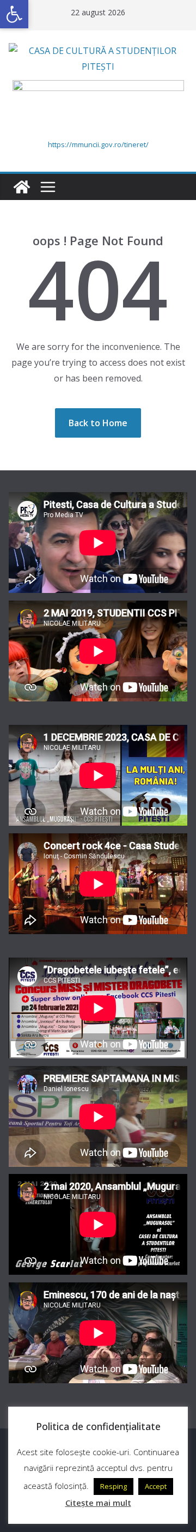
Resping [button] (113, 1486)
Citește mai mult (98, 1502)
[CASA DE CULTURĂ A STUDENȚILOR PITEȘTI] (22, 187)
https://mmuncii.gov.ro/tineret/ (98, 144)
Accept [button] (156, 1486)
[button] (14, 14)
